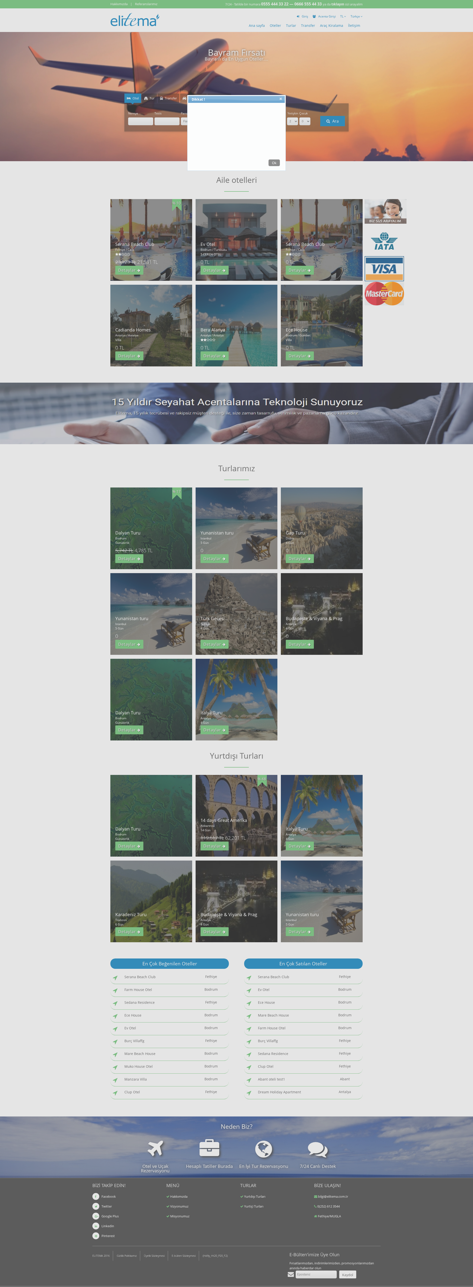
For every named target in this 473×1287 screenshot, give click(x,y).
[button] (281, 99)
